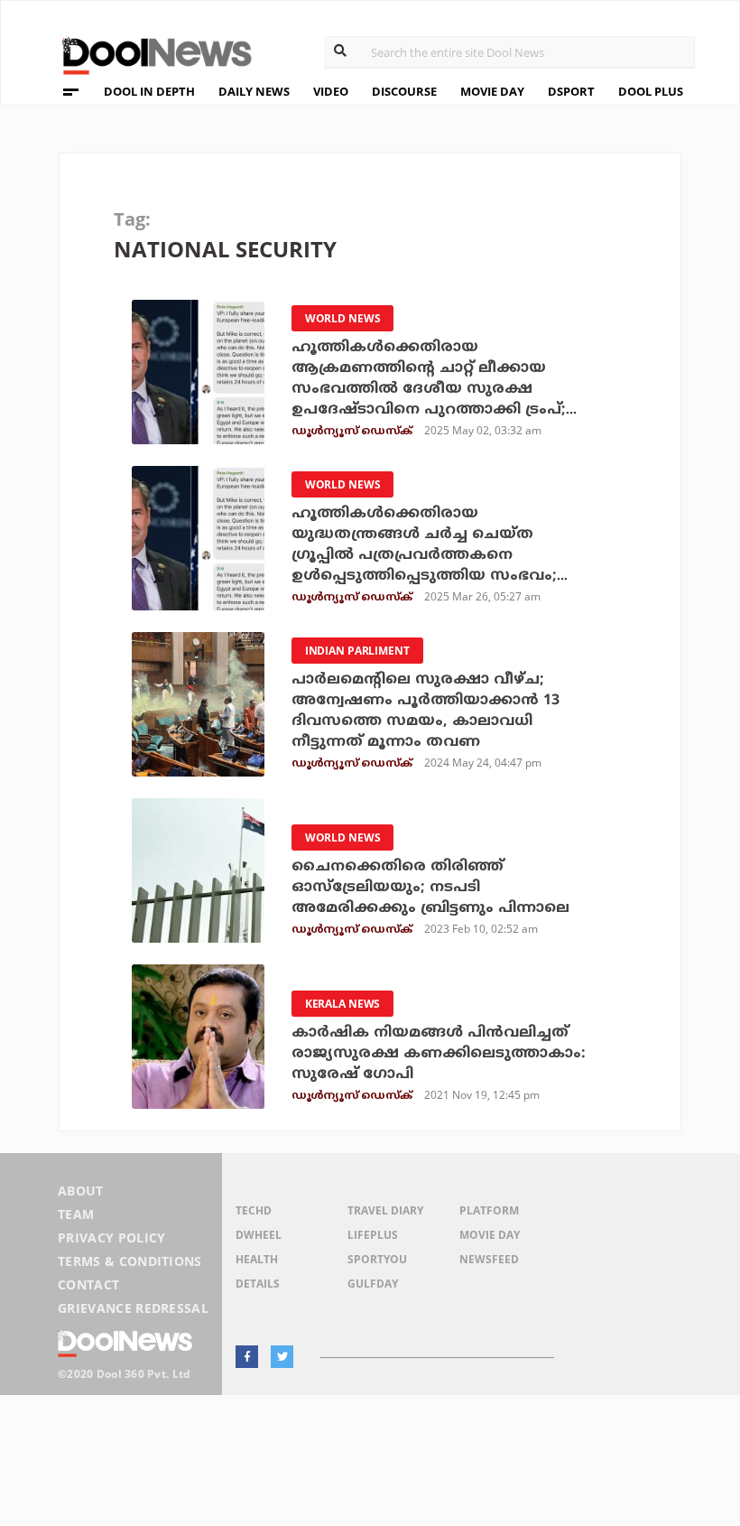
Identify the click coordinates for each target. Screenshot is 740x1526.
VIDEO (330, 91)
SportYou (377, 1259)
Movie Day (489, 1234)
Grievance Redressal (133, 1308)
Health (257, 1259)
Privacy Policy (111, 1237)
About (81, 1190)
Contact (88, 1284)
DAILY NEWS (254, 91)
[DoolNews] (149, 53)
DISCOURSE (404, 91)
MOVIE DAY (492, 91)
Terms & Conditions (130, 1261)
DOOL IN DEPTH (149, 91)
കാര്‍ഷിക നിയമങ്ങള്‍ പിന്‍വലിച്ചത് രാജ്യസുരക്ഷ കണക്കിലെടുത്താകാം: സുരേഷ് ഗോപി (438, 1054)
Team (76, 1214)
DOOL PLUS (650, 91)
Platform (489, 1210)
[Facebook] (247, 1356)
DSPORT (571, 91)
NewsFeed (489, 1259)
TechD (254, 1210)
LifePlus (372, 1234)
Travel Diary (385, 1210)
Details (258, 1283)
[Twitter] (282, 1356)
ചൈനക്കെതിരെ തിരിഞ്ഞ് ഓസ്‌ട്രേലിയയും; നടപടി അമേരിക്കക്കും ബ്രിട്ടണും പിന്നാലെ (430, 887)
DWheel (259, 1234)
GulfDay (372, 1283)
